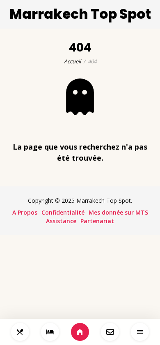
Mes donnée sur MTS (118, 212)
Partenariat (97, 221)
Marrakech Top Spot (80, 14)
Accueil (72, 61)
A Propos (24, 212)
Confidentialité (63, 212)
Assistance (61, 221)
